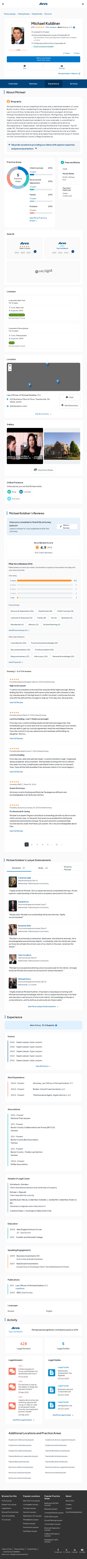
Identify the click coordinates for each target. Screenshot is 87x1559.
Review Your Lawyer (9, 1504)
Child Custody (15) (65, 611)
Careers (69, 1504)
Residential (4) (17, 624)
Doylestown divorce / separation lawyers (60, 1440)
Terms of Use (6, 1549)
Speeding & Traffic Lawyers (51, 1541)
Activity (74, 83)
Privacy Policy (19, 1549)
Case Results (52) (18, 643)
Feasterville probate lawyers (19, 1462)
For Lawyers (6, 1520)
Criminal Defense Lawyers (54, 1513)
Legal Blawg (20, 1288)
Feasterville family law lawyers (56, 1456)
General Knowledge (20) (63, 656)
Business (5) (67, 618)
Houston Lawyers (29, 1512)
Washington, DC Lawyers (32, 1516)
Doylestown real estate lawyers (20, 1451)
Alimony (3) (33, 624)
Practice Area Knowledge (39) (44, 643)
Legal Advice (6, 1508)
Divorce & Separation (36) (22, 611)
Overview (13, 83)
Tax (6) (54, 618)
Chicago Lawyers (29, 1508)
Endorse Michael (68, 868)
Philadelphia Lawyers (31, 1520)
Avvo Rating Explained (74, 1512)
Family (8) (41, 618)
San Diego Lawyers (30, 1531)
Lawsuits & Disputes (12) (22, 618)
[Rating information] (74, 27)
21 (57, 844)
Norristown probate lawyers (55, 1473)
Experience (53, 83)
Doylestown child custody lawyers (21, 1440)
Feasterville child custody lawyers (57, 1451)
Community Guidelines (11, 1552)
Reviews (33, 83)
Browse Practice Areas (10, 1512)
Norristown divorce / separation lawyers (60, 1467)
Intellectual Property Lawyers (51, 1535)
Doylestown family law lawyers (20, 1445)
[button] (57, 381)
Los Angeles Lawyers (30, 1504)
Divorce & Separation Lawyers (52, 1529)
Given (42, 868)
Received (18, 868)
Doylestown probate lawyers (56, 1445)
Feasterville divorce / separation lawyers (23, 1456)
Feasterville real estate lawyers (56, 1462)
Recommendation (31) (20, 649)
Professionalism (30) (44, 649)
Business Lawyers (50, 1509)
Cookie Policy (32, 1549)
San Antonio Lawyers (31, 1527)
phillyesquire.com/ (18, 406)
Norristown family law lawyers (20, 1473)
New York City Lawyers (31, 1501)
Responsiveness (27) (20, 656)
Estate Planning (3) (51, 624)
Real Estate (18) (45, 611)
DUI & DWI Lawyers (51, 1516)
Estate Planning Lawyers (53, 1520)
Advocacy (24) (41, 656)
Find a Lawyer (7, 1501)
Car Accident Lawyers (52, 1524)
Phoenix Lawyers (29, 1523)
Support (69, 1508)
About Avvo (70, 1501)
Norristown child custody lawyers (21, 1467)
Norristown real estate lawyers (20, 1478)
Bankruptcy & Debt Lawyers (51, 1504)
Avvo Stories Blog (8, 1516)
